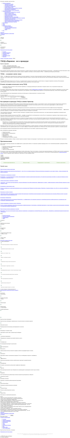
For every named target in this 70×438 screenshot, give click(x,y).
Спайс (4, 24)
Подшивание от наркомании (10, 6)
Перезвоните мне (3, 49)
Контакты (4, 56)
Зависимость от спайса (9, 4)
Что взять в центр (6, 53)
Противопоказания (7, 68)
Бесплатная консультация (5, 290)
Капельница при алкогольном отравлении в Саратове (15, 17)
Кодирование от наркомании (10, 9)
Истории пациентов (8, 26)
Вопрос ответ (5, 427)
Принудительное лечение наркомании (12, 10)
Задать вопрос (9, 49)
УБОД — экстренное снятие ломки (10, 65)
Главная (1, 58)
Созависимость (7, 28)
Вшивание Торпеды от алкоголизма (11, 16)
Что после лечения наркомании (11, 27)
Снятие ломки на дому (9, 7)
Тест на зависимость (6, 428)
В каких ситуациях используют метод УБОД (11, 66)
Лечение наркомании (7, 3)
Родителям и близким (7, 25)
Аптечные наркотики (9, 5)
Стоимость (5, 54)
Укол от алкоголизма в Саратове (11, 21)
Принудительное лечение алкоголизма (12, 20)
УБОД (6, 29)
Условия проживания (7, 52)
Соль (3, 23)
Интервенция (5, 22)
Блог (3, 30)
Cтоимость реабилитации (5, 417)
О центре (4, 51)
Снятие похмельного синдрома (10, 14)
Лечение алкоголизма (7, 11)
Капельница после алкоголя (10, 18)
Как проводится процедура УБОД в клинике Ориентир (13, 67)
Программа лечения (6, 55)
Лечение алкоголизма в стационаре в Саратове (13, 19)
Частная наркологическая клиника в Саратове (13, 8)
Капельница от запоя (9, 15)
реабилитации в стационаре (37, 89)
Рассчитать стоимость (4, 240)
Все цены (10, 240)
